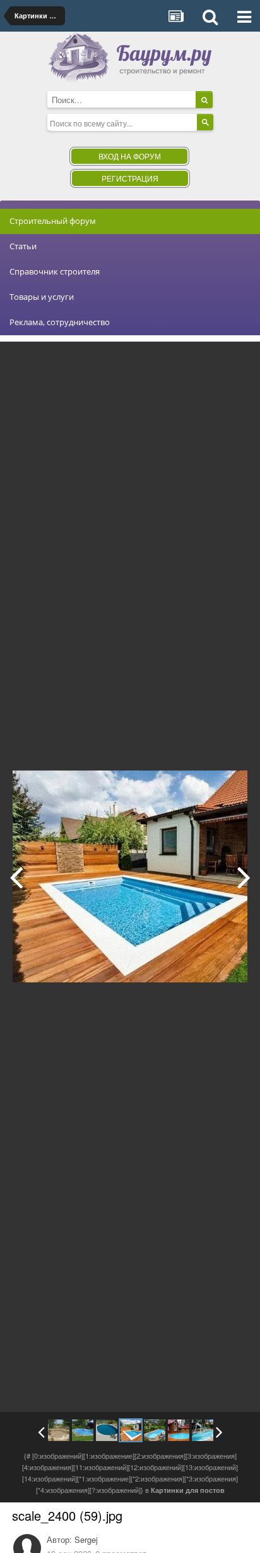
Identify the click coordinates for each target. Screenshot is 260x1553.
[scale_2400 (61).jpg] (82, 1430)
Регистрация (130, 178)
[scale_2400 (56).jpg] (202, 1430)
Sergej (86, 1539)
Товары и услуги (41, 296)
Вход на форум (129, 156)
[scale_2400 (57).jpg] (178, 1430)
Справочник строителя (54, 271)
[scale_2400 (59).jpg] (130, 1430)
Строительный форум (52, 220)
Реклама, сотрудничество (59, 322)
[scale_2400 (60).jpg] (16, 877)
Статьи (23, 246)
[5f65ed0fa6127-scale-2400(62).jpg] (58, 1430)
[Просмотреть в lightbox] (237, 360)
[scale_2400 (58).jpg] (244, 877)
